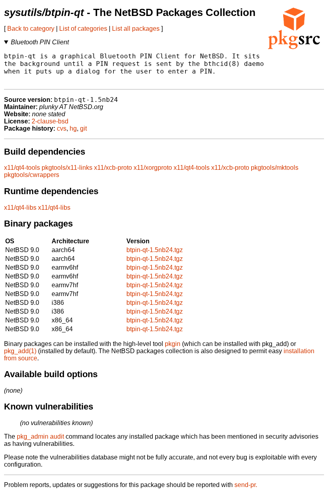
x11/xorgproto (153, 167)
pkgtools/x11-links (67, 167)
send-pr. (245, 484)
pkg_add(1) (20, 351)
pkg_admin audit (40, 436)
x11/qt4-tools (22, 167)
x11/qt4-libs (20, 207)
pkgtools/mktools (274, 167)
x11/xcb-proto (113, 167)
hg (73, 128)
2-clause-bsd (50, 121)
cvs (61, 128)
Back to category (30, 28)
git (83, 128)
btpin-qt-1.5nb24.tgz (154, 250)
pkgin (172, 343)
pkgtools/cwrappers (31, 174)
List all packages (136, 28)
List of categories (83, 28)
